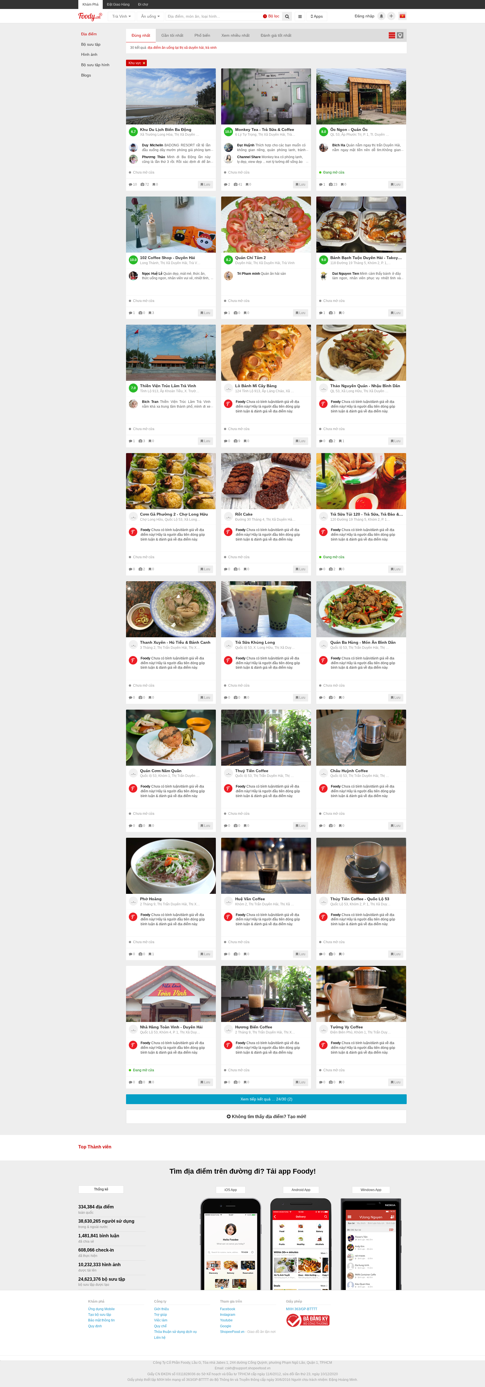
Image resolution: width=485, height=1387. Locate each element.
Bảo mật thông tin (101, 1320)
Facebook (227, 1309)
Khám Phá (91, 4)
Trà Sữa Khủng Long (255, 642)
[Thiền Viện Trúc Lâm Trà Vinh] (171, 353)
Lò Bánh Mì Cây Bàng (256, 386)
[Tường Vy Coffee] (361, 994)
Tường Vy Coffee (346, 1027)
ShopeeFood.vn (232, 1332)
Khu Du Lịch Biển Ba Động (165, 129)
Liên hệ (160, 1338)
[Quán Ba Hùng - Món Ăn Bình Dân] (361, 609)
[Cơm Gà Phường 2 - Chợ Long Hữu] (171, 481)
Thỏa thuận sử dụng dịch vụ (175, 1332)
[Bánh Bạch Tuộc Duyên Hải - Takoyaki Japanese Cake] (361, 225)
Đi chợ (143, 4)
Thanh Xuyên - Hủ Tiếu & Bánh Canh (175, 642)
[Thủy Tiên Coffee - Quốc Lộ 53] (361, 866)
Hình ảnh (89, 54)
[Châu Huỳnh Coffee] (361, 738)
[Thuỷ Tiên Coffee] (266, 738)
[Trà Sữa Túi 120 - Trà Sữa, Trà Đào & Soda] (361, 481)
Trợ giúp (160, 1315)
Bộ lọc (272, 16)
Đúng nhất (141, 35)
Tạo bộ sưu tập (99, 1315)
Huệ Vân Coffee (250, 899)
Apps (318, 16)
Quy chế (160, 1326)
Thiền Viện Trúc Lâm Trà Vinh (168, 386)
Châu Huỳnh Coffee (349, 770)
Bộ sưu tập (90, 44)
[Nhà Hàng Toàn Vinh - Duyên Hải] (171, 994)
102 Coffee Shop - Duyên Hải (167, 257)
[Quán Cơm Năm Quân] (171, 738)
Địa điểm (89, 34)
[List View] (391, 35)
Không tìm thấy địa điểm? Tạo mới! (268, 1116)
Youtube (226, 1320)
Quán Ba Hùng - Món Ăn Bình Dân (363, 642)
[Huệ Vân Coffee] (266, 866)
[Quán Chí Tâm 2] (266, 225)
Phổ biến (202, 35)
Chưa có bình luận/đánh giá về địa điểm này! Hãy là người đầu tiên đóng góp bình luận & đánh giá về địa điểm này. (268, 406)
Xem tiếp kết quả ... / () (266, 1099)
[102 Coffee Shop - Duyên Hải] (171, 225)
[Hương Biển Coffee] (266, 994)
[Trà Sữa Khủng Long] (266, 609)
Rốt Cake (244, 514)
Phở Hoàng (151, 899)
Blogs (86, 75)
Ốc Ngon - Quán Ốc (349, 129)
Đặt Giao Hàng (118, 4)
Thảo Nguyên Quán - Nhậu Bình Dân (365, 386)
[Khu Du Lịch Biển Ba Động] (171, 96)
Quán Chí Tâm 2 (250, 257)
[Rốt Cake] (266, 481)
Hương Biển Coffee (253, 1027)
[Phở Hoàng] (171, 866)
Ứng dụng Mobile (101, 1309)
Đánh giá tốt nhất (276, 35)
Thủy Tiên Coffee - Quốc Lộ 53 (359, 899)
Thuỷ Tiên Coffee (251, 770)
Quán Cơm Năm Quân (161, 770)
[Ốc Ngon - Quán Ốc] (361, 96)
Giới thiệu (161, 1309)
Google (225, 1326)
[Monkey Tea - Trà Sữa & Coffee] (266, 96)
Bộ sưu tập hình (95, 65)
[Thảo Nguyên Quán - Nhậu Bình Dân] (361, 353)
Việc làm (160, 1320)
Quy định (95, 1326)
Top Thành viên (94, 1146)
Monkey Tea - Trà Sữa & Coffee (264, 129)
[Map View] (400, 35)
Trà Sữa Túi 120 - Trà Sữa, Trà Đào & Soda (366, 514)
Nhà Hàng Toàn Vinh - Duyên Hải (171, 1027)
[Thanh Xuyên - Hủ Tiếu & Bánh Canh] (171, 609)
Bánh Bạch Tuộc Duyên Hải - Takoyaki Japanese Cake (366, 257)
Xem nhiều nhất (235, 35)
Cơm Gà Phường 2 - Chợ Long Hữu (174, 514)
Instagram (227, 1315)
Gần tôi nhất (172, 35)
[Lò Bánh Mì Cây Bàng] (266, 353)
